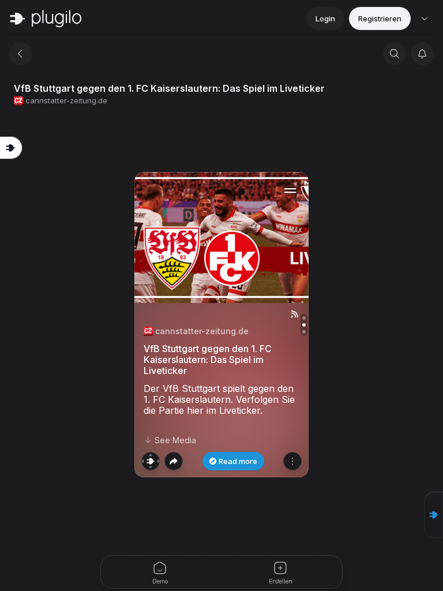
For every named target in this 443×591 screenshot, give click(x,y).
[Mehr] (292, 461)
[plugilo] (45, 18)
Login (325, 18)
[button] (434, 515)
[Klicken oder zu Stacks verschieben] (150, 461)
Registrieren (379, 18)
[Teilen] (173, 461)
